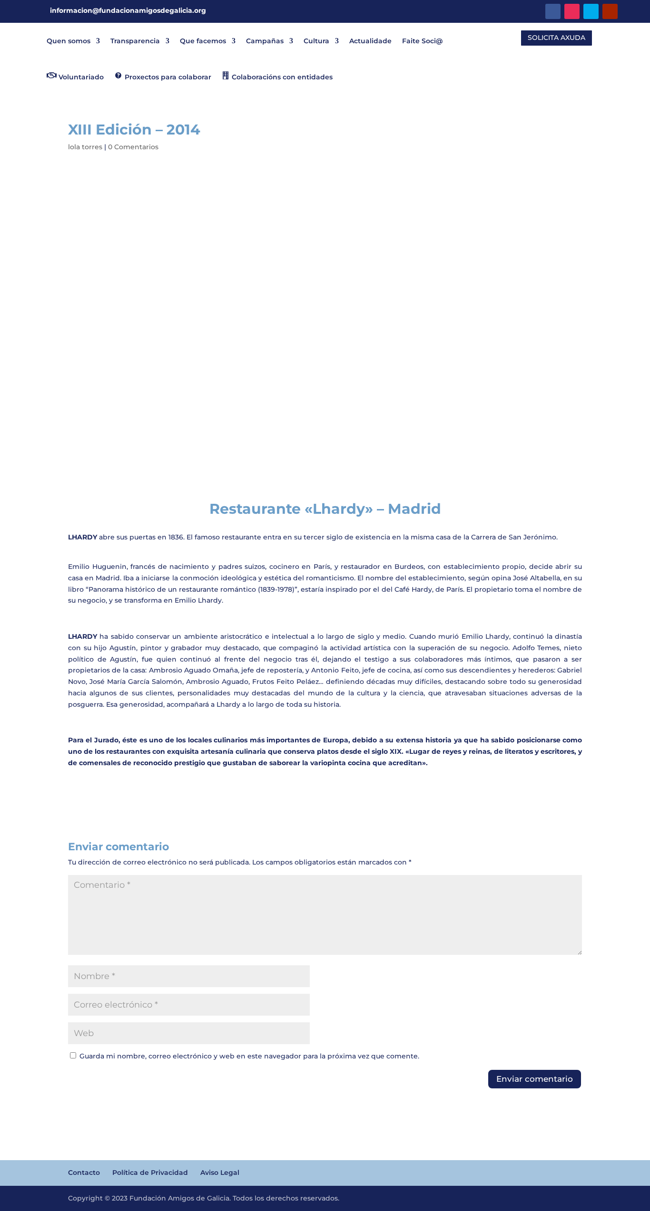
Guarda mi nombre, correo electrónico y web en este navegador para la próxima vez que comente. (249, 1056)
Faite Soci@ (422, 41)
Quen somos (68, 41)
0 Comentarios (133, 147)
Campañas (265, 41)
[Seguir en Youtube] (610, 11)
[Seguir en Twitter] (591, 11)
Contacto (84, 1172)
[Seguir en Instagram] (572, 11)
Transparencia (135, 41)
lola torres (85, 147)
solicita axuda (556, 37)
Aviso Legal (219, 1172)
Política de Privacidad (150, 1172)
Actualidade (370, 41)
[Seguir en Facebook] (553, 11)
